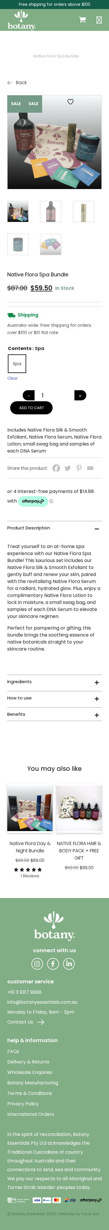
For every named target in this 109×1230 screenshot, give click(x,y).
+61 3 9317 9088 (24, 992)
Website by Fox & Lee (79, 1214)
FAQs (13, 1051)
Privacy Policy (23, 1103)
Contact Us (20, 1022)
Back (21, 82)
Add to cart (31, 408)
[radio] (17, 363)
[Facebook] (56, 468)
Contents (19, 348)
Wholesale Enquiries (29, 1072)
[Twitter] (67, 468)
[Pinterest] (79, 468)
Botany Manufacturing (32, 1082)
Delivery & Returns (28, 1061)
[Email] (90, 468)
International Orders (30, 1114)
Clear (12, 378)
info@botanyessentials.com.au (42, 1002)
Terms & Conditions (29, 1093)
